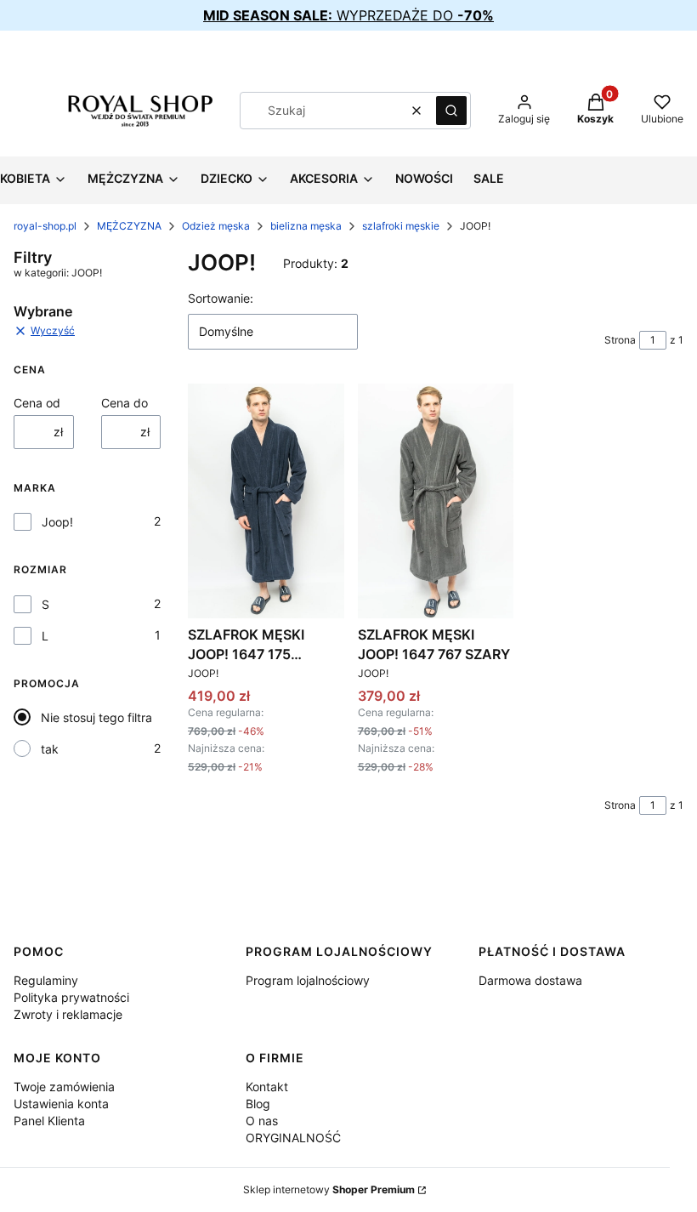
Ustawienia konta (61, 1103)
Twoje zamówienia (64, 1086)
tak (50, 749)
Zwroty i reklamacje (68, 1014)
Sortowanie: (220, 298)
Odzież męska (216, 225)
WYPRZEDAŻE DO (348, 15)
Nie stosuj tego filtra (96, 717)
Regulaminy (46, 980)
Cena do (124, 402)
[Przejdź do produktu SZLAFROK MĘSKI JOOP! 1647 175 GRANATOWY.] (266, 501)
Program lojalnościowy (308, 980)
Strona (620, 339)
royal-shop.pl (45, 225)
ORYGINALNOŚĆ (293, 1137)
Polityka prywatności (71, 997)
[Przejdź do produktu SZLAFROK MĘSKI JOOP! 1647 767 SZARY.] (436, 501)
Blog (258, 1103)
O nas (262, 1120)
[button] (451, 110)
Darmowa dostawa (530, 980)
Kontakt (267, 1086)
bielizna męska (306, 225)
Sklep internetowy (329, 1189)
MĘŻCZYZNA (129, 225)
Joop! (57, 522)
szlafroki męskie (400, 225)
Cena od (37, 402)
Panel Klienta (49, 1120)
